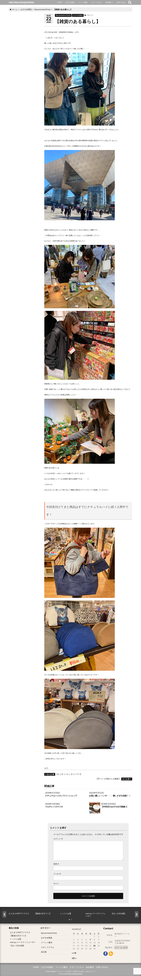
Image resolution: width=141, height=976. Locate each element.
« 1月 (74, 953)
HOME (59, 2)
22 (94, 945)
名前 (56, 864)
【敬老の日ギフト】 (18, 935)
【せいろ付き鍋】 (17, 945)
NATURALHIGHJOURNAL (73, 974)
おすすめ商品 (70, 2)
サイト (56, 883)
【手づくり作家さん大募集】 (113, 778)
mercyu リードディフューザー (23, 942)
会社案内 (108, 2)
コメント (58, 838)
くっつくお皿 (15, 939)
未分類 (44, 952)
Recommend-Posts (63, 15)
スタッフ (89, 15)
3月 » (74, 958)
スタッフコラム (96, 2)
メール (57, 873)
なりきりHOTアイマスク (20, 932)
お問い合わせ (121, 2)
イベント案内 (82, 2)
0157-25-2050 (121, 947)
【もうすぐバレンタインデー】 (64, 774)
